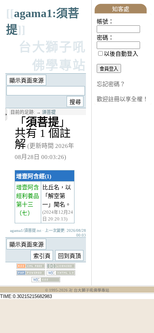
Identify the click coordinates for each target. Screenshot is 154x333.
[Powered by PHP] (30, 273)
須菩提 (49, 112)
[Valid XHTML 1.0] (61, 273)
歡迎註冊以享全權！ (122, 99)
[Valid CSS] (46, 280)
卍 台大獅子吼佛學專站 (89, 290)
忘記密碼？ (111, 84)
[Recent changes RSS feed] (30, 267)
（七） (24, 213)
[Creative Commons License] (61, 267)
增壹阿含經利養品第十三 (27, 196)
